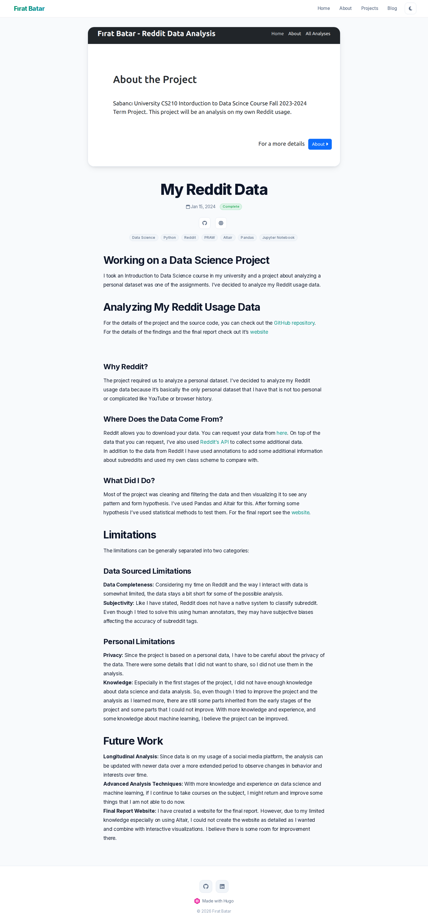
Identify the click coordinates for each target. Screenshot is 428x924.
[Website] (221, 223)
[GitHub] (205, 223)
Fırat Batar (29, 8)
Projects (369, 8)
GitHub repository (294, 323)
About (345, 8)
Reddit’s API (214, 442)
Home (324, 8)
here (282, 433)
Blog (392, 8)
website (259, 332)
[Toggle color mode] (410, 8)
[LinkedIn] (222, 886)
